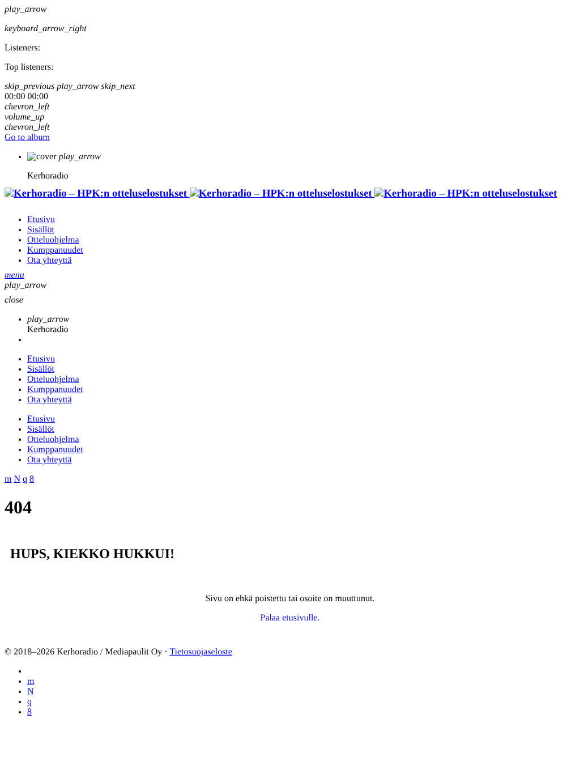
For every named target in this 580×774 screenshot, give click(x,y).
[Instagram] (29, 702)
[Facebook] (29, 712)
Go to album (27, 137)
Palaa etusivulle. (290, 618)
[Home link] (281, 193)
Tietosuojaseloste (200, 652)
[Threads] (30, 691)
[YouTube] (30, 681)
